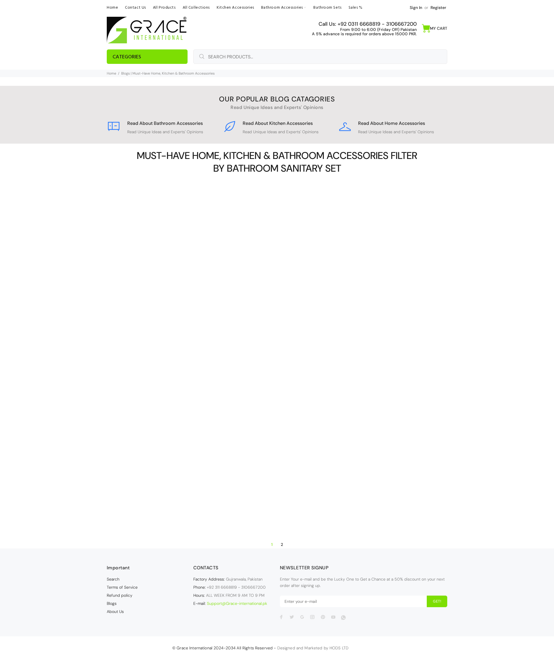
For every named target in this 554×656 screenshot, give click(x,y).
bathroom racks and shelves (163, 364)
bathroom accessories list (389, 282)
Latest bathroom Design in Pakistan (163, 443)
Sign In (416, 7)
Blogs (112, 603)
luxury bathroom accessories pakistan (163, 455)
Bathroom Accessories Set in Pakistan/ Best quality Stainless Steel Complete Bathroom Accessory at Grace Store (163, 484)
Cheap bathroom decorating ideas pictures (162, 401)
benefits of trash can (300, 389)
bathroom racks (183, 358)
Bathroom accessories (163, 285)
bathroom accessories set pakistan (162, 328)
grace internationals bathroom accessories (163, 419)
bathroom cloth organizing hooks (163, 340)
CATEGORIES (127, 57)
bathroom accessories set (163, 322)
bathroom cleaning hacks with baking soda (276, 294)
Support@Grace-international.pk (237, 603)
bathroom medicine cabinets (276, 337)
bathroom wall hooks (162, 389)
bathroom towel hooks (163, 376)
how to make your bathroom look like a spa (162, 437)
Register (438, 7)
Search (113, 579)
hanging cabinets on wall (254, 401)
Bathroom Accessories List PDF (390, 288)
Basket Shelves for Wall (367, 264)
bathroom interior (146, 346)
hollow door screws (276, 407)
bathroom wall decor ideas (162, 383)
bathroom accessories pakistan (163, 310)
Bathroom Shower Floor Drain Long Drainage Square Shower (276, 381)
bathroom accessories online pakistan (163, 304)
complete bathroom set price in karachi (163, 407)
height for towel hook (301, 401)
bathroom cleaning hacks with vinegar (276, 300)
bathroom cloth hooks (163, 334)
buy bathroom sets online (162, 395)
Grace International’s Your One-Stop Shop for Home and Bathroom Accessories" (390, 462)
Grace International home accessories (390, 437)
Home (111, 73)
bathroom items (181, 346)
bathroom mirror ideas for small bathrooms (163, 352)
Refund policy (119, 595)
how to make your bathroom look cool (162, 431)
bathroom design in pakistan (276, 312)
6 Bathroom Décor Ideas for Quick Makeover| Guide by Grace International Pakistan (277, 425)
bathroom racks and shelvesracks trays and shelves (276, 358)
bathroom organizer (146, 358)
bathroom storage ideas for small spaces (390, 431)
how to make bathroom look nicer (162, 425)
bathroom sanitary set (142, 370)
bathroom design (276, 306)
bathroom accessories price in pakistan (163, 316)
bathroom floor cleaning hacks (276, 318)
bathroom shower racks (255, 389)
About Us (115, 611)
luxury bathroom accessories (162, 449)
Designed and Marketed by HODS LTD (313, 648)
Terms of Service (122, 587)
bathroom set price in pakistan (276, 372)
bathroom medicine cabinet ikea (276, 330)
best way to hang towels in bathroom (276, 395)
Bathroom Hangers (259, 324)
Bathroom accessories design (163, 291)
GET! (437, 601)
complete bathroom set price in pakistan (162, 413)
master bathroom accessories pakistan (163, 461)
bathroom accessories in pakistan (162, 298)
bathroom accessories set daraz (276, 276)
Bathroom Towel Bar (185, 370)
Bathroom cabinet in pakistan (276, 288)
